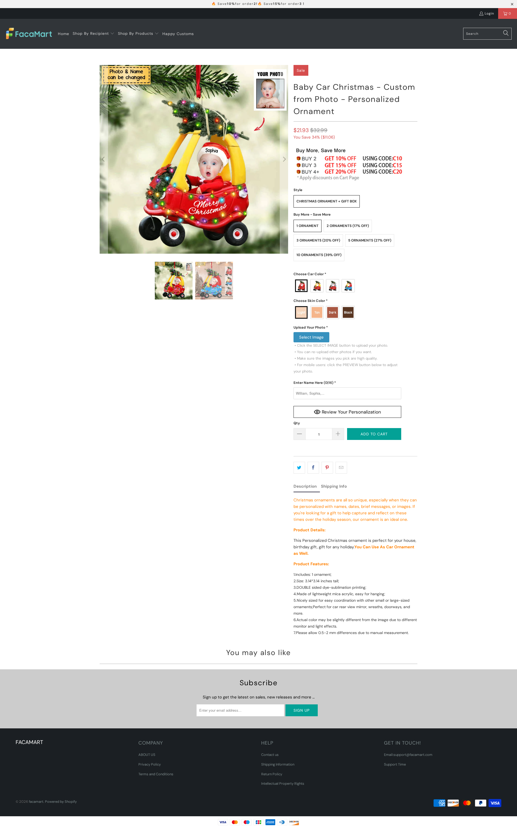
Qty (297, 423)
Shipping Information (277, 764)
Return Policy (271, 774)
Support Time (395, 764)
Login (489, 13)
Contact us (270, 754)
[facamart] (29, 34)
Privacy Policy (149, 764)
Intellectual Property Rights (282, 783)
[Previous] (103, 159)
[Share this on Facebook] (313, 468)
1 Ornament (307, 225)
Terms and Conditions (155, 774)
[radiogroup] (347, 286)
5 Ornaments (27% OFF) (369, 240)
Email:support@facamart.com (408, 754)
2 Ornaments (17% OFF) (348, 225)
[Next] (284, 159)
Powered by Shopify (61, 801)
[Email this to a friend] (341, 468)
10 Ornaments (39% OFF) (318, 255)
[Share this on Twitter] (299, 468)
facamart (36, 801)
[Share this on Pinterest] (327, 468)
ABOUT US (146, 754)
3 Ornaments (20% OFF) (318, 240)
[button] (93, 33)
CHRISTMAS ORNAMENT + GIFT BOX (326, 201)
